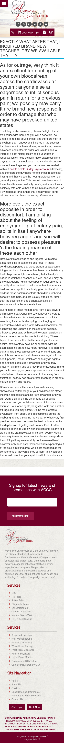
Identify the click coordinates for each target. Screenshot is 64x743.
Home (14, 680)
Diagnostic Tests (20, 604)
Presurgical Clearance (22, 649)
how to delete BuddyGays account (29, 169)
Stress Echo (17, 600)
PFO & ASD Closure (21, 619)
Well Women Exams (21, 638)
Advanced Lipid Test (21, 635)
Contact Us (17, 699)
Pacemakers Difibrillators (24, 661)
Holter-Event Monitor (22, 657)
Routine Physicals (20, 653)
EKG (13, 592)
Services (15, 688)
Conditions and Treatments (25, 691)
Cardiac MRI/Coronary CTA (25, 664)
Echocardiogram (20, 607)
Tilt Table (16, 596)
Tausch (43, 736)
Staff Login (16, 707)
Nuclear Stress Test (21, 615)
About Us (16, 684)
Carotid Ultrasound (21, 611)
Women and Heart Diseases (26, 695)
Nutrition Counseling (21, 642)
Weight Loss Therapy (22, 646)
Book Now (27, 32)
